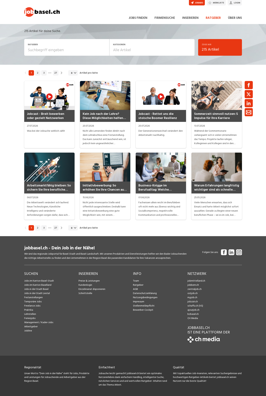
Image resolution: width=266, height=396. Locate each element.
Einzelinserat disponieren (92, 289)
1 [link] (31, 73)
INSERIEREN (190, 17)
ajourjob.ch (193, 310)
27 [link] (55, 73)
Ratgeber (138, 285)
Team (136, 281)
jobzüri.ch (192, 301)
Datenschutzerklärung (145, 293)
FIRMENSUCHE (165, 17)
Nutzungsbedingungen (145, 297)
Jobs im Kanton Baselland (37, 285)
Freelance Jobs (32, 306)
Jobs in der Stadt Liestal (37, 293)
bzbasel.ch (193, 314)
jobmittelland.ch (196, 281)
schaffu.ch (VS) (195, 306)
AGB (135, 289)
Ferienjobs (29, 318)
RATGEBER (213, 17)
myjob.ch (192, 297)
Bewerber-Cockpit (143, 310)
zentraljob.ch (194, 289)
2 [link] (37, 73)
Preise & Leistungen (89, 281)
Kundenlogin (85, 285)
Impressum (138, 301)
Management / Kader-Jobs (38, 322)
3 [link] (44, 73)
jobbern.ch (193, 285)
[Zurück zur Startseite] (203, 342)
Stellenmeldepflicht (144, 306)
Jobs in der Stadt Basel (36, 289)
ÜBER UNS (235, 17)
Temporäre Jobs (33, 301)
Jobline (28, 331)
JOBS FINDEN (138, 17)
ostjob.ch (192, 293)
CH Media (192, 318)
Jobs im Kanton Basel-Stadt (39, 281)
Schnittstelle (85, 293)
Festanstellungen (33, 297)
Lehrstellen (30, 314)
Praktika (28, 310)
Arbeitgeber (31, 326)
